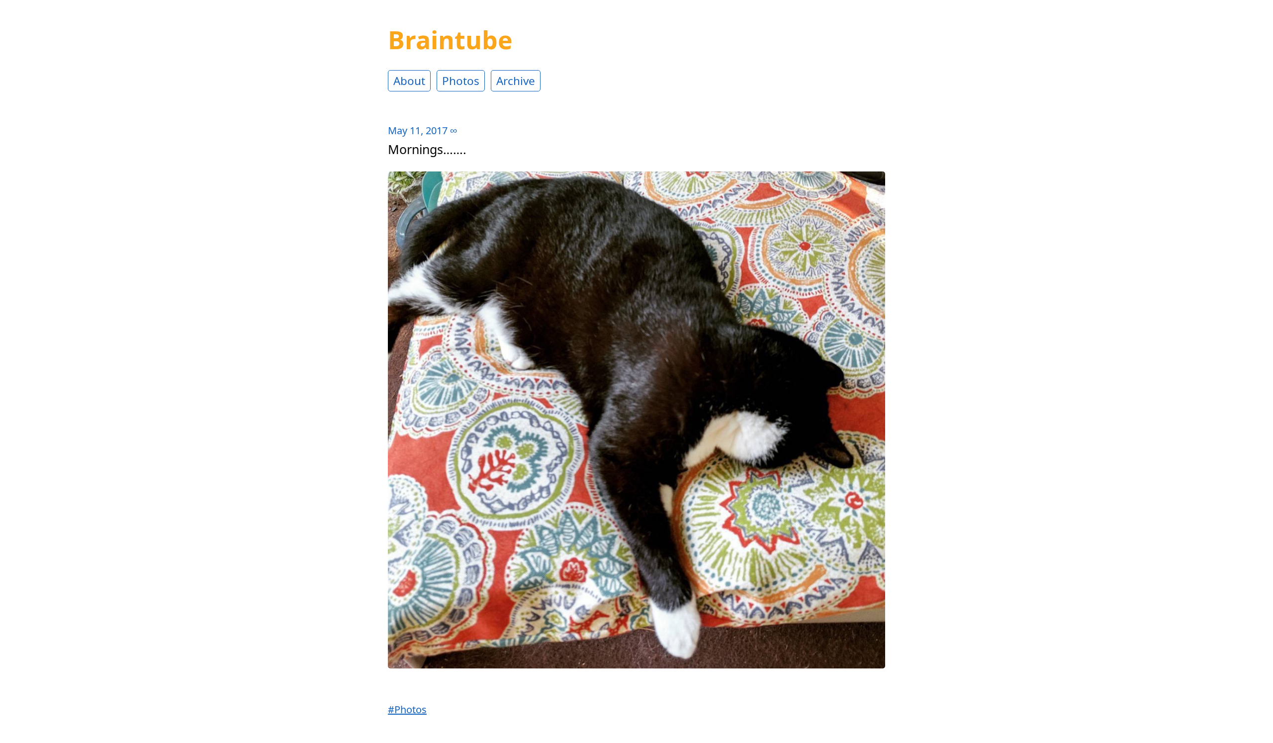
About (409, 80)
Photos (460, 80)
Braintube (450, 40)
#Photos (407, 709)
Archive (515, 80)
